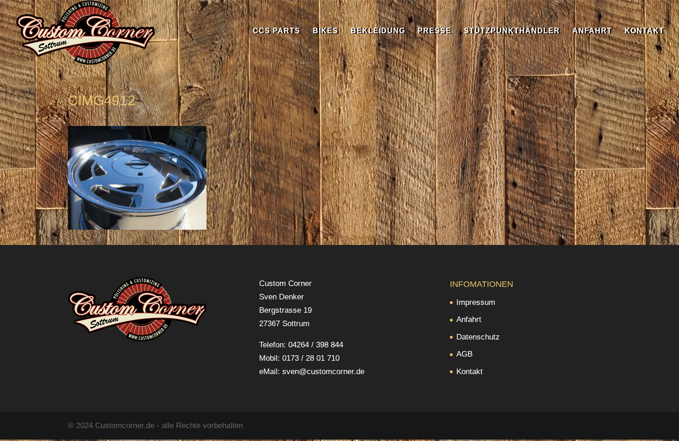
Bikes (325, 31)
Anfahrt (592, 31)
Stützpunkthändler (512, 31)
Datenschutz (478, 337)
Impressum (475, 302)
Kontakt (644, 31)
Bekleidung (378, 31)
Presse (434, 31)
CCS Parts (276, 31)
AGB (464, 354)
